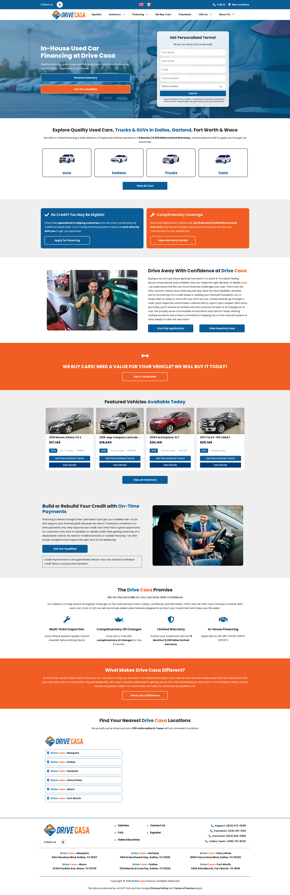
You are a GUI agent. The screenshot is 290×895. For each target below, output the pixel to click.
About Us (224, 14)
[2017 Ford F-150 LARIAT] (220, 439)
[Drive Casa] (68, 14)
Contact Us (157, 825)
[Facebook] (60, 5)
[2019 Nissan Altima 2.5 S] (69, 439)
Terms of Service (184, 888)
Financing (138, 14)
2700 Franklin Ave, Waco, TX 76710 (74, 868)
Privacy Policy (185, 99)
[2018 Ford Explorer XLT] (170, 439)
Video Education (129, 839)
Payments (185, 14)
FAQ (120, 832)
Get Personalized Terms (69, 458)
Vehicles (123, 825)
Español (96, 14)
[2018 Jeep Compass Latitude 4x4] (120, 439)
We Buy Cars (163, 14)
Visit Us (203, 14)
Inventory (115, 14)
